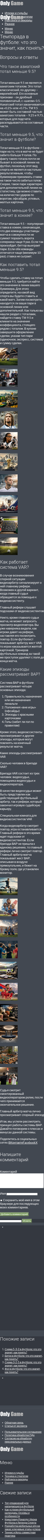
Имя (3, 1193)
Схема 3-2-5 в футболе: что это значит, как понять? (23, 1364)
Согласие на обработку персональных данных (18, 1440)
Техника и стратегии (16, 1476)
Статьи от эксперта (16, 1425)
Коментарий (8, 1171)
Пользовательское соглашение (23, 1431)
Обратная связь (14, 1422)
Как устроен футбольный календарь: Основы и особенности (19, 1513)
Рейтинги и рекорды (16, 1479)
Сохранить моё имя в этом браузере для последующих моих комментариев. (20, 1203)
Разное (10, 24)
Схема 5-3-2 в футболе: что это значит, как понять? (23, 1351)
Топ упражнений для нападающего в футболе (19, 1504)
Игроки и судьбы (16, 13)
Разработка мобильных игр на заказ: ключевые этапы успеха (22, 1527)
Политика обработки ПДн (19, 1435)
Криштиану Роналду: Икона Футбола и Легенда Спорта (21, 1521)
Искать (27, 1220)
